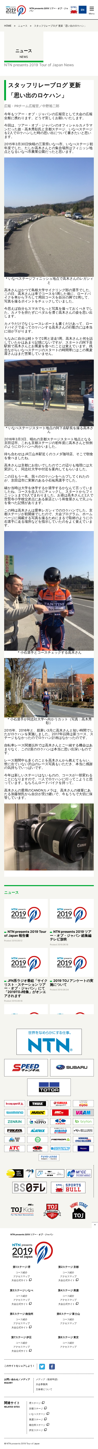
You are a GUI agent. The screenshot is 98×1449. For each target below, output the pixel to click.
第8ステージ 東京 (68, 1337)
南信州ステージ (37, 1424)
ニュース (22, 25)
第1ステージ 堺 (21, 1266)
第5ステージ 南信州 (21, 1313)
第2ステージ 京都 (68, 1266)
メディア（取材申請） (47, 1379)
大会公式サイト (19, 1280)
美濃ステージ (36, 1419)
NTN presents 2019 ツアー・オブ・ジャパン (32, 1250)
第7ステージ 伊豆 (21, 1337)
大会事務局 (42, 1384)
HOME (7, 25)
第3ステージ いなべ (21, 1290)
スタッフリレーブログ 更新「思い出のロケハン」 (60, 25)
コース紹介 (21, 1272)
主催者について (44, 1389)
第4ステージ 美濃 (68, 1290)
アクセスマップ (21, 1276)
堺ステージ (35, 1403)
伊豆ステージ (36, 1430)
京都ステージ (36, 1408)
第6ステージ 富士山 (68, 1313)
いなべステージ (37, 1414)
